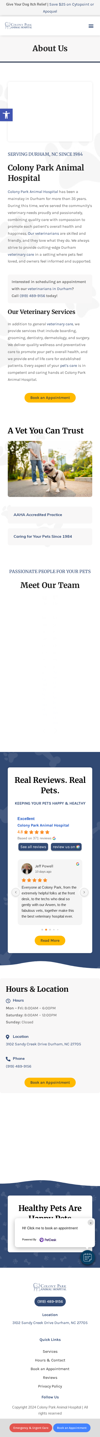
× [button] (91, 1222)
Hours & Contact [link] (50, 1360)
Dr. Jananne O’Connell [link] (44, 638)
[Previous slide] (44, 730)
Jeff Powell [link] (44, 866)
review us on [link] (64, 846)
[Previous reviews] (16, 892)
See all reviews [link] (33, 846)
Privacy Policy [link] (50, 1386)
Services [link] (50, 1351)
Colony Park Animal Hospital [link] (33, 191)
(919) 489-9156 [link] (32, 295)
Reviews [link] (50, 1377)
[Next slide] (56, 730)
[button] (87, 1257)
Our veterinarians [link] (43, 233)
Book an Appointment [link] (50, 1368)
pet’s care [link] (68, 365)
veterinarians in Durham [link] (50, 288)
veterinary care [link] (21, 254)
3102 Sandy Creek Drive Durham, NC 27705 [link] (43, 1044)
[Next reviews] (84, 892)
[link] (6, 115)
